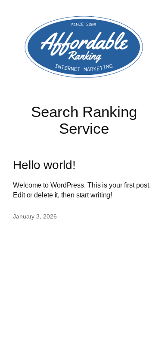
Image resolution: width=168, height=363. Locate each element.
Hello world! (44, 165)
